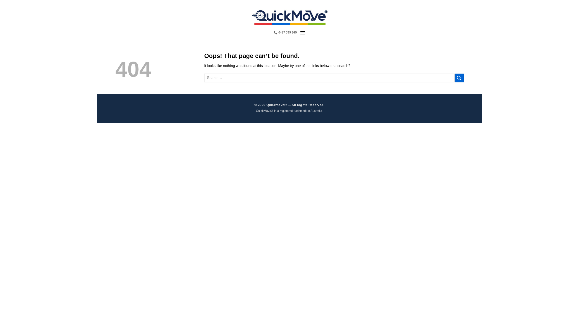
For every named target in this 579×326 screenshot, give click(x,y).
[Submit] (459, 78)
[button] (302, 32)
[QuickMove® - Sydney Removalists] (289, 17)
